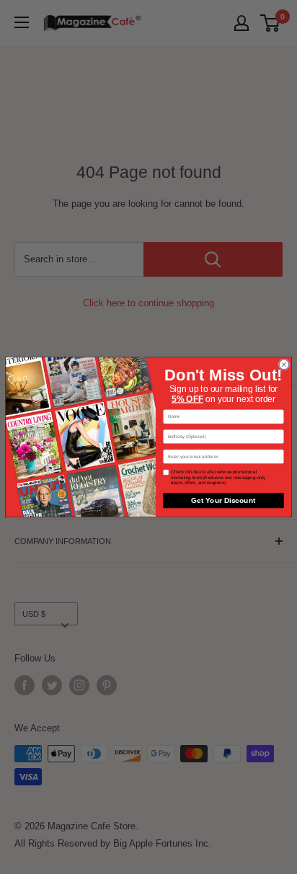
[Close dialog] (284, 365)
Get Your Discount (223, 500)
